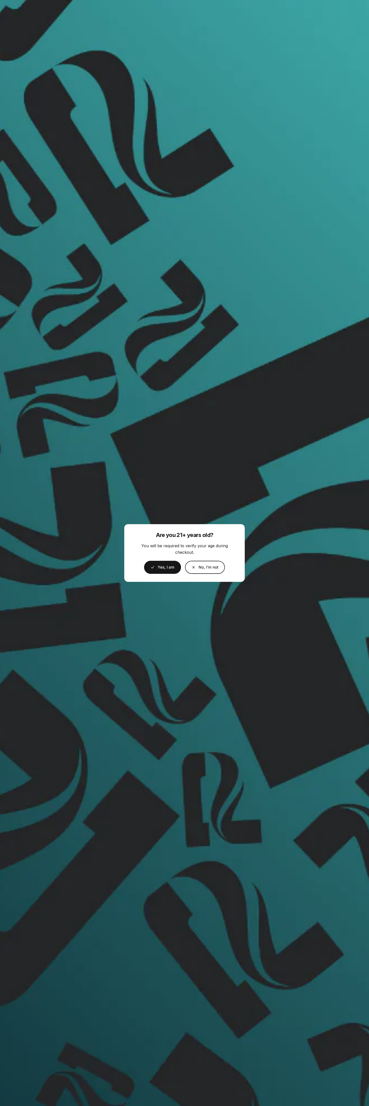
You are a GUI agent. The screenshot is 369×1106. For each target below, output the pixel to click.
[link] (205, 567)
